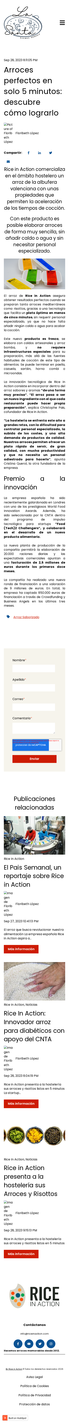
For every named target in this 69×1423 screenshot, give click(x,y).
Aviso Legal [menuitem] (34, 1377)
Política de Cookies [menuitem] (34, 1386)
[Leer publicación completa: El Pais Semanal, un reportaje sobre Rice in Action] (34, 835)
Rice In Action (14, 859)
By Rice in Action (14, 1369)
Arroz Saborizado (26, 617)
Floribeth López (27, 133)
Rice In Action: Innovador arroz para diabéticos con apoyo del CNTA (34, 1026)
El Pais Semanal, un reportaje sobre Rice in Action (34, 876)
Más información (21, 949)
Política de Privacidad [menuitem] (34, 1395)
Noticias (31, 1004)
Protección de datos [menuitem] (34, 1404)
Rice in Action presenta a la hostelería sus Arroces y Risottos (31, 1181)
